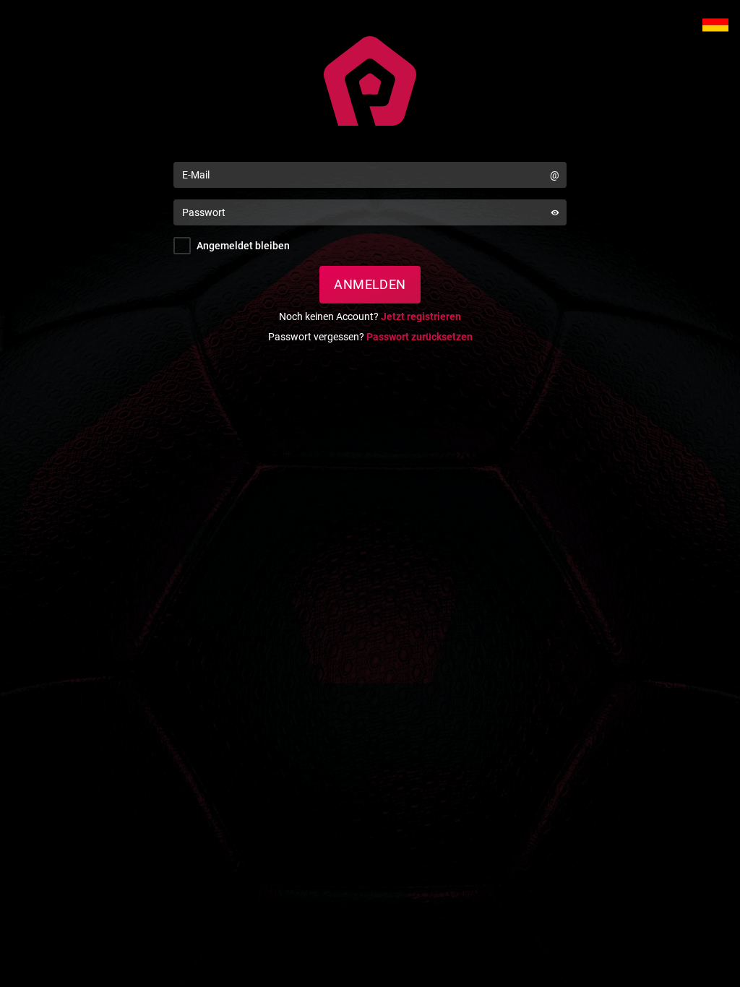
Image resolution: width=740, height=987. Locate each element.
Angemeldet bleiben (243, 245)
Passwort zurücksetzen (419, 336)
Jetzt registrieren (421, 316)
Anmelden (370, 284)
